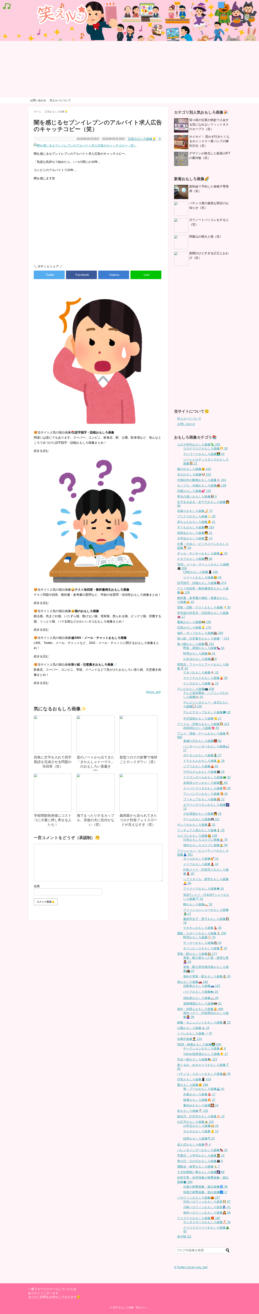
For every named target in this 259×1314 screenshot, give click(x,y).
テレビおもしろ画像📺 (195, 689)
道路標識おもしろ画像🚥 (202, 1003)
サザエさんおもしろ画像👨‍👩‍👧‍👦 (203, 771)
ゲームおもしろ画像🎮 (201, 819)
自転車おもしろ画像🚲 (200, 998)
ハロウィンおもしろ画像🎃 (198, 1197)
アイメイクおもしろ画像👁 (203, 888)
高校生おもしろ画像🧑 (194, 533)
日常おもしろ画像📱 (194, 1079)
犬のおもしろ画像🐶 (194, 474)
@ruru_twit (153, 692)
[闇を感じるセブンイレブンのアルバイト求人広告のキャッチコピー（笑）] (113, 275)
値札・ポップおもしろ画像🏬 (200, 633)
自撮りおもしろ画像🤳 (194, 511)
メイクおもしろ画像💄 (200, 864)
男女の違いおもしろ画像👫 (197, 496)
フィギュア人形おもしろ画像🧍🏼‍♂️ (200, 830)
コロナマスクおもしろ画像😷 (205, 448)
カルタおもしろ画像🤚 (200, 1131)
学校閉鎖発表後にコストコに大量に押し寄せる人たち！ (52, 820)
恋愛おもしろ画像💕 (194, 491)
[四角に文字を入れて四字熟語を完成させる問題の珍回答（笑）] (53, 734)
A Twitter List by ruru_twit (190, 1267)
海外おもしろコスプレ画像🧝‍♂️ (205, 845)
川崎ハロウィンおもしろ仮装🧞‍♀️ (207, 1207)
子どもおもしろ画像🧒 (195, 527)
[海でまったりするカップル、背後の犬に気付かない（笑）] (96, 793)
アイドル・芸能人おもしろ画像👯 (203, 724)
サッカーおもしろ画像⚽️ (202, 942)
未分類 (184, 1236)
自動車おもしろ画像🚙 (201, 985)
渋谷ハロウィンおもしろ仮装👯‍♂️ (207, 1201)
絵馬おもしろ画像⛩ (199, 1138)
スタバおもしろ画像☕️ (200, 672)
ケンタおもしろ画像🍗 (200, 683)
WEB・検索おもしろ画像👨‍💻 (199, 1044)
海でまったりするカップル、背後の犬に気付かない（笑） (95, 820)
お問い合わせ (38, 100)
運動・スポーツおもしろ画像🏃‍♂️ (201, 933)
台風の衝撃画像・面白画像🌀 (205, 1186)
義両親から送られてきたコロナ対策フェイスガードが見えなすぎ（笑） (138, 820)
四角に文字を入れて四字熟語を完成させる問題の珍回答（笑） (52, 761)
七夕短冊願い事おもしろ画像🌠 (200, 1172)
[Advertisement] (129, 69)
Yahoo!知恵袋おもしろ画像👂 (205, 1054)
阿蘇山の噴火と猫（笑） (206, 236)
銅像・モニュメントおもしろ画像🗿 (204, 1022)
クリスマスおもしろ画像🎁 (198, 1218)
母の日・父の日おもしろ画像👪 (200, 1161)
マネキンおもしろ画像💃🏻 (202, 927)
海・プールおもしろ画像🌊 (203, 1088)
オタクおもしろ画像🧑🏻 (194, 558)
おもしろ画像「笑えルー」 (133, 1307)
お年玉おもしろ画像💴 (200, 1125)
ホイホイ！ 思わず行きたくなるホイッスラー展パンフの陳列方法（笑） (209, 141)
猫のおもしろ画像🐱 (194, 469)
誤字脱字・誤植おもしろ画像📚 (201, 583)
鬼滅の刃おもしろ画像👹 (202, 741)
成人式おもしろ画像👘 (194, 1144)
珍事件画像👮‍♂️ (189, 1039)
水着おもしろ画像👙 (199, 1094)
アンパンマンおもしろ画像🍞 (205, 793)
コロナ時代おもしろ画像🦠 (198, 444)
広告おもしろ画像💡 (142, 139)
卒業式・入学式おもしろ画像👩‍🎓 (200, 1155)
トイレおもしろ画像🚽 (194, 1033)
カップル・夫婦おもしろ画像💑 (201, 485)
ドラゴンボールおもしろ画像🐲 (207, 777)
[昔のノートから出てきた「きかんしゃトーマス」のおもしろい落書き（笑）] (96, 734)
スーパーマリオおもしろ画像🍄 (207, 788)
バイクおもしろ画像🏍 (200, 991)
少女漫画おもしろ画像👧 (202, 813)
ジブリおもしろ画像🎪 (200, 766)
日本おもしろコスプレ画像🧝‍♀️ (205, 839)
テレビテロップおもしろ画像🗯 (207, 712)
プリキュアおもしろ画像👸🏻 (203, 799)
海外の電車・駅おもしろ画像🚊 (207, 976)
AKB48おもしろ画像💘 (201, 728)
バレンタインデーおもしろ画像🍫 (202, 1150)
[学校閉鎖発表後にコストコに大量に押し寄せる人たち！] (53, 793)
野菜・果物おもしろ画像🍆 (203, 648)
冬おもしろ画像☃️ (192, 1110)
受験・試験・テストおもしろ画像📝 (204, 607)
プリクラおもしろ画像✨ (196, 516)
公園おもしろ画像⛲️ (193, 1028)
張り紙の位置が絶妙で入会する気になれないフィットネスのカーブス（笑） (209, 124)
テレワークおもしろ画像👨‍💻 (203, 454)
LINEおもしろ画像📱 (200, 572)
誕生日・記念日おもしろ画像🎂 (200, 1116)
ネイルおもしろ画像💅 (200, 858)
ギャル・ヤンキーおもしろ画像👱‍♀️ (202, 553)
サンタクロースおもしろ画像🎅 (207, 1222)
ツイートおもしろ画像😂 (202, 577)
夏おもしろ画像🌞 (192, 1084)
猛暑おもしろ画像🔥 (199, 1099)
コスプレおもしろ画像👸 (197, 835)
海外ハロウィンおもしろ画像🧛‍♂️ (207, 1212)
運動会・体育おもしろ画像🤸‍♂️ (198, 1166)
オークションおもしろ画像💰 (204, 1048)
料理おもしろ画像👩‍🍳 (199, 653)
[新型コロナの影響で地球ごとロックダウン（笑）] (138, 734)
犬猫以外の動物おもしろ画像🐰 (201, 480)
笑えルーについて (60, 100)
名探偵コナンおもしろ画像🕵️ (205, 782)
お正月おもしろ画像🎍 (195, 1121)
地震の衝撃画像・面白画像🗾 (205, 1192)
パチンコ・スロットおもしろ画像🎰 (204, 1073)
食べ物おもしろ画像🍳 (195, 644)
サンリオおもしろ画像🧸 (196, 824)
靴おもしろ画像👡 (197, 904)
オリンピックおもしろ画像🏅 (205, 948)
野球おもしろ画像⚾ (199, 937)
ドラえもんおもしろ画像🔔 (203, 760)
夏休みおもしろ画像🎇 (200, 1105)
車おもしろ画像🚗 (192, 982)
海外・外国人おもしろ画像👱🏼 (200, 1009)
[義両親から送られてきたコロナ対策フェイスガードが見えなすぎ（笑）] (138, 793)
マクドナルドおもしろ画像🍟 (205, 678)
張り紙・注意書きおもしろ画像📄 (203, 638)
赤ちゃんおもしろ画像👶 (196, 522)
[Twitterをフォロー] (221, 5)
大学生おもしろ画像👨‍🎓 (194, 538)
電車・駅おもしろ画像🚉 (197, 953)
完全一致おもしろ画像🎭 (197, 1059)
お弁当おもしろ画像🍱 (200, 659)
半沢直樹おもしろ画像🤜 (202, 718)
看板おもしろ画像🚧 (194, 622)
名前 (37, 886)
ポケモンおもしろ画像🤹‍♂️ (202, 755)
